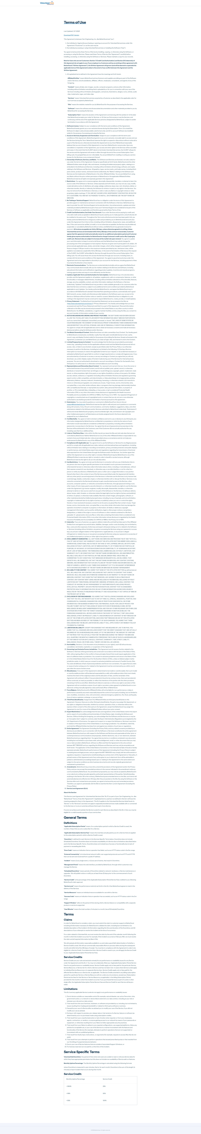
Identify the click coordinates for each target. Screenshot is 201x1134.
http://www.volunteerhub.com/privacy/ (80, 303)
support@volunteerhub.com (76, 404)
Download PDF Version (71, 35)
